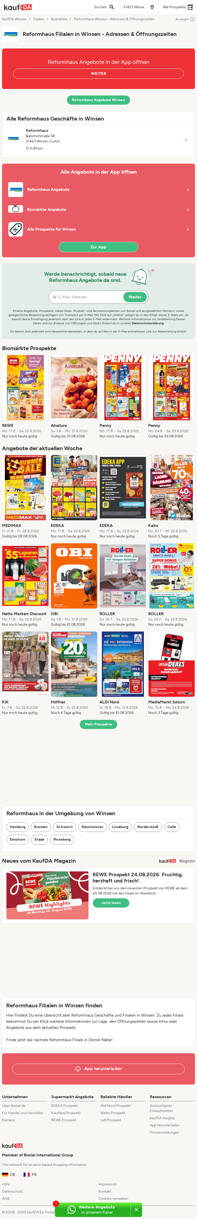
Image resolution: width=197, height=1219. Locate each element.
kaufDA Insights (162, 1118)
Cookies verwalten (113, 1198)
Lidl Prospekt (111, 1120)
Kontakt (104, 1191)
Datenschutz (12, 1191)
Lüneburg (120, 827)
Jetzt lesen (111, 903)
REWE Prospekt (63, 1120)
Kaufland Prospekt (66, 1113)
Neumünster (92, 827)
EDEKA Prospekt (64, 1106)
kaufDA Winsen (14, 19)
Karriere (8, 1120)
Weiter (135, 296)
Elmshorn (18, 839)
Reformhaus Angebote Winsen (98, 100)
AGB (5, 1198)
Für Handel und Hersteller (23, 1113)
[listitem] (25, 397)
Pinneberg (62, 839)
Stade (39, 839)
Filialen (38, 19)
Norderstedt (148, 827)
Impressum (107, 1184)
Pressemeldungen (164, 1132)
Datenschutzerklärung (148, 323)
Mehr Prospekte (98, 724)
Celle (172, 827)
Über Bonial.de (13, 1106)
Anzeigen (182, 19)
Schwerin (64, 827)
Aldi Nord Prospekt (116, 1106)
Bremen (40, 827)
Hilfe (6, 1184)
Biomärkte (59, 19)
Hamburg (17, 827)
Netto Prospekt (113, 1113)
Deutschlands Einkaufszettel (161, 1108)
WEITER (98, 73)
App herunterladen (165, 1125)
